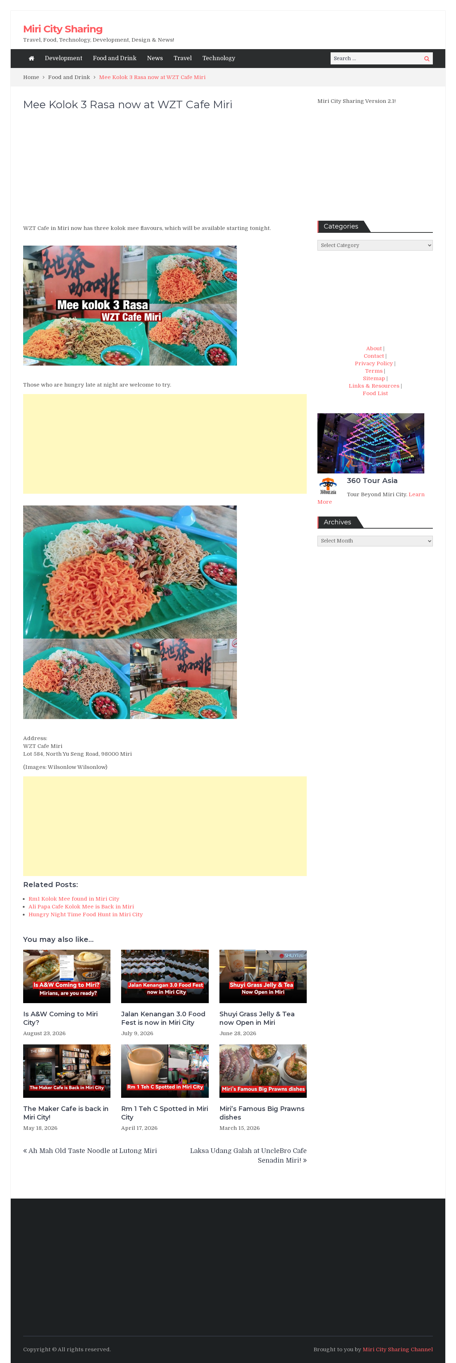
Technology (218, 58)
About (374, 348)
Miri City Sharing (63, 29)
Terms (374, 371)
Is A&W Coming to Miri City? (60, 1018)
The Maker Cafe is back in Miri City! (66, 1113)
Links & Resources (374, 386)
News (155, 58)
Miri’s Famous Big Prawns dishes (262, 1113)
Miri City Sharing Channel (398, 1349)
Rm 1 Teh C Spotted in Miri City (164, 1113)
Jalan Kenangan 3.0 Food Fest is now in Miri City (163, 1018)
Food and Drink (114, 58)
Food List (375, 393)
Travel (182, 58)
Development (63, 58)
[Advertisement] (165, 171)
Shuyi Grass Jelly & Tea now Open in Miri (257, 1018)
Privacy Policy (374, 363)
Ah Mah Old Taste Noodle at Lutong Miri (92, 1150)
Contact (374, 356)
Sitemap (374, 378)
